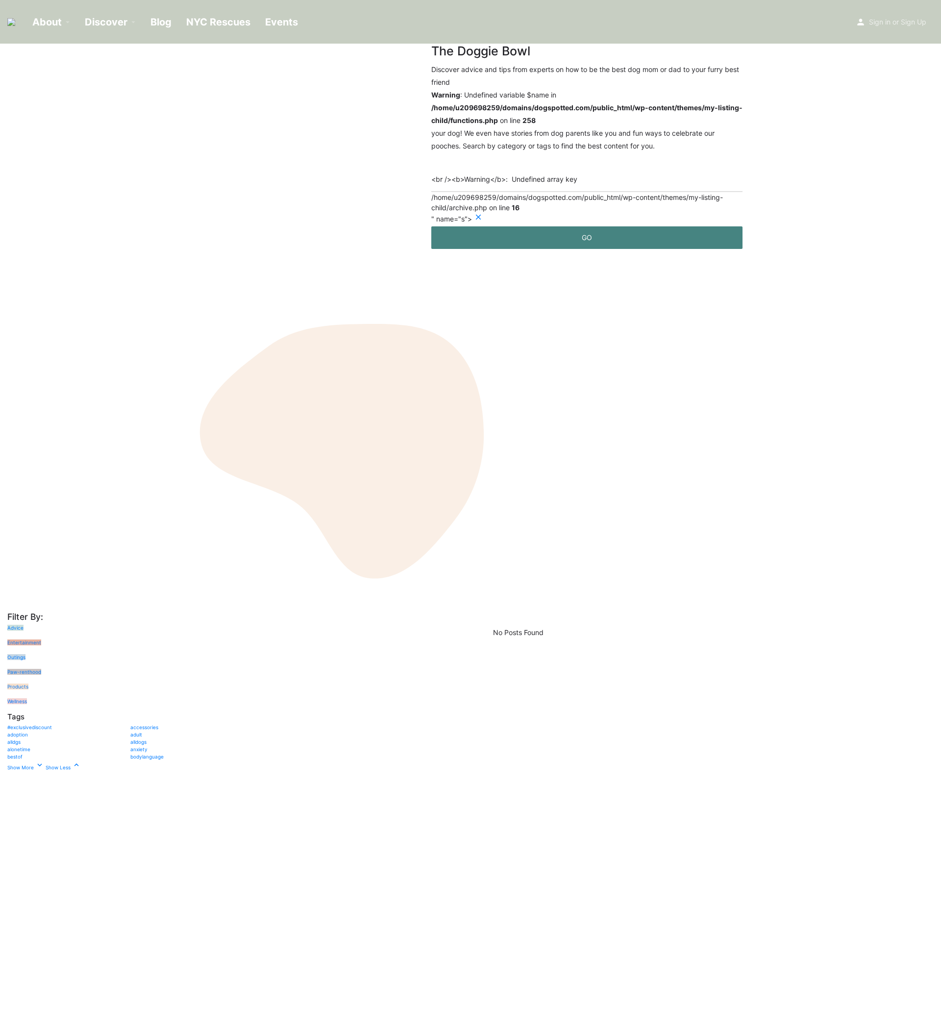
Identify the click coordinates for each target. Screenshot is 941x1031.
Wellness (17, 701)
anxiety (139, 749)
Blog (161, 22)
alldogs (138, 742)
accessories (144, 727)
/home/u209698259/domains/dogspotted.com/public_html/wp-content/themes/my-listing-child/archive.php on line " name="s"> (577, 195)
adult (136, 734)
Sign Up (913, 22)
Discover (106, 22)
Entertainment (24, 642)
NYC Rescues (218, 22)
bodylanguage (147, 757)
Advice (15, 628)
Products (17, 686)
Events (281, 22)
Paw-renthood (24, 672)
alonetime (18, 749)
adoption (17, 734)
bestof (15, 757)
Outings (16, 657)
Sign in (880, 22)
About (47, 22)
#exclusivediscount (29, 727)
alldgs (14, 742)
